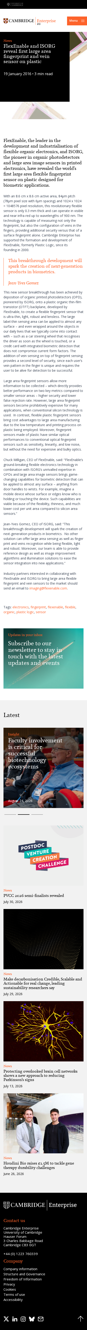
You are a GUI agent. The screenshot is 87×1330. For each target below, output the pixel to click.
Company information (20, 1268)
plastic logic (25, 612)
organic (9, 612)
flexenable (55, 607)
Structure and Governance (24, 1274)
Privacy (9, 1284)
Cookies (9, 1289)
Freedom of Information (22, 1279)
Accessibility (13, 1299)
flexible (70, 607)
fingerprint (38, 607)
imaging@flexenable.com (48, 588)
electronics (21, 607)
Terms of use (14, 1294)
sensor (41, 612)
